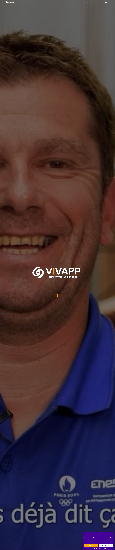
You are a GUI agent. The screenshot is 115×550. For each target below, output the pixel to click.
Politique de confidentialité (102, 548)
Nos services (81, 2)
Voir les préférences (106, 545)
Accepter (91, 545)
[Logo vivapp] (9, 2)
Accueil (74, 2)
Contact (95, 2)
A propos (88, 2)
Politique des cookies (94, 548)
